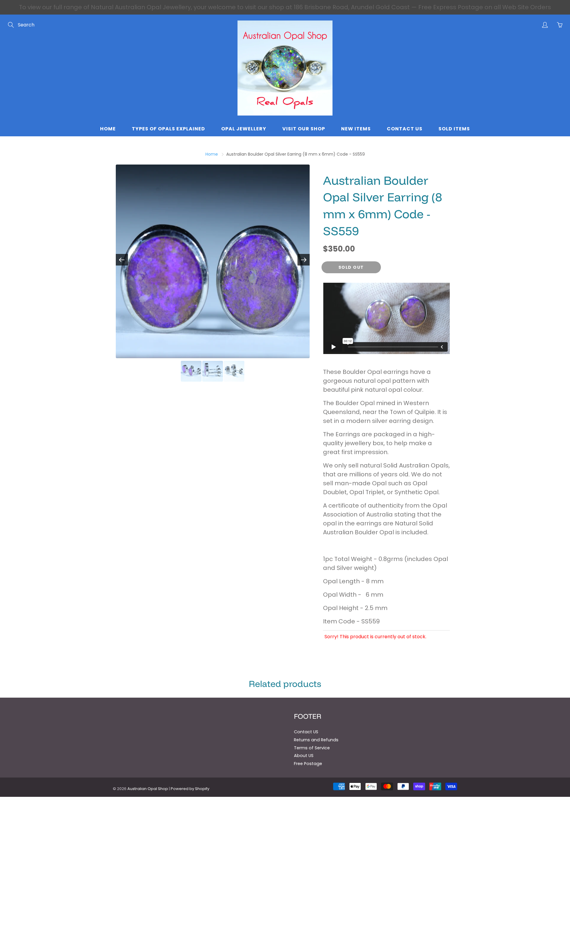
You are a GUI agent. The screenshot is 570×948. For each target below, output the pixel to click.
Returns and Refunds (316, 740)
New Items (356, 128)
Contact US (306, 732)
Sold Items (454, 128)
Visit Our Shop (303, 128)
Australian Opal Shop (147, 788)
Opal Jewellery (243, 128)
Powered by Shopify (190, 788)
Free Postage (308, 764)
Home (108, 128)
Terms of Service (312, 748)
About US (304, 756)
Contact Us (404, 128)
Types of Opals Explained (168, 128)
